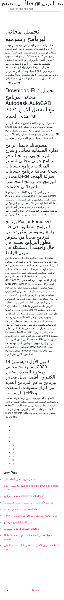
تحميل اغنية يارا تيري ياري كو (19, 522)
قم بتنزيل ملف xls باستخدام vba (21, 509)
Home (35, 590)
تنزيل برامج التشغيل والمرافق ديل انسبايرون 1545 (30, 515)
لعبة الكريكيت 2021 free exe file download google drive (31, 487)
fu (13, 445)
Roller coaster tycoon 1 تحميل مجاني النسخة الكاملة (28, 537)
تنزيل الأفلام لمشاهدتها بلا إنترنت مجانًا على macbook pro (32, 547)
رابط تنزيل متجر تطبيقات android (21, 528)
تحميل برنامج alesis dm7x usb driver (24, 496)
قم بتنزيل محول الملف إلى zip (20, 479)
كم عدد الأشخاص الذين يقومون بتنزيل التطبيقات (29, 502)
